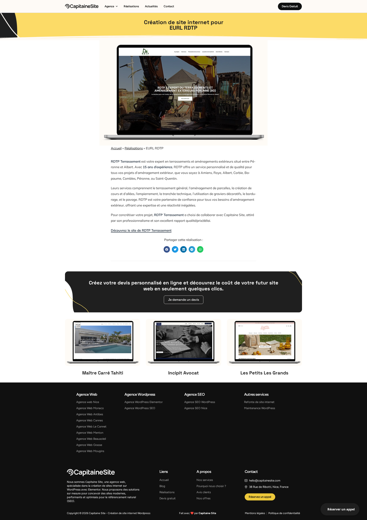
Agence (109, 6)
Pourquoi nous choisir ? (211, 486)
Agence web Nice (87, 402)
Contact (169, 6)
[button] (167, 249)
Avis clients (203, 492)
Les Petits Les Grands (264, 373)
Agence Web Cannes (89, 420)
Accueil (116, 148)
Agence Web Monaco (90, 408)
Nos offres (203, 498)
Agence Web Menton (89, 432)
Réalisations (131, 6)
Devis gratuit (167, 498)
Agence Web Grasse (89, 445)
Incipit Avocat (183, 373)
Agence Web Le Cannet (91, 426)
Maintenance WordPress (259, 408)
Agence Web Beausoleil (91, 439)
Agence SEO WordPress (199, 402)
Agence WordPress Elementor (143, 402)
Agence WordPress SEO (139, 408)
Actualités (151, 6)
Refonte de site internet (259, 402)
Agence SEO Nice (195, 408)
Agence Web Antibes (89, 414)
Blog (162, 486)
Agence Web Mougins (90, 451)
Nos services (204, 480)
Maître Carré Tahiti (102, 373)
